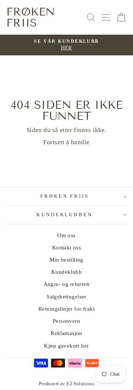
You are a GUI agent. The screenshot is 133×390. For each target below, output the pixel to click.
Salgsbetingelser (66, 296)
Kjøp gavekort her (66, 345)
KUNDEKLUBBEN (65, 214)
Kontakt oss (66, 247)
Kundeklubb (66, 272)
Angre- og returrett (67, 284)
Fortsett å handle (66, 142)
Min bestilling (66, 259)
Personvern (66, 321)
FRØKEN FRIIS (64, 196)
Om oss (66, 235)
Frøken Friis (30, 17)
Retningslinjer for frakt (66, 309)
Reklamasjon (66, 333)
